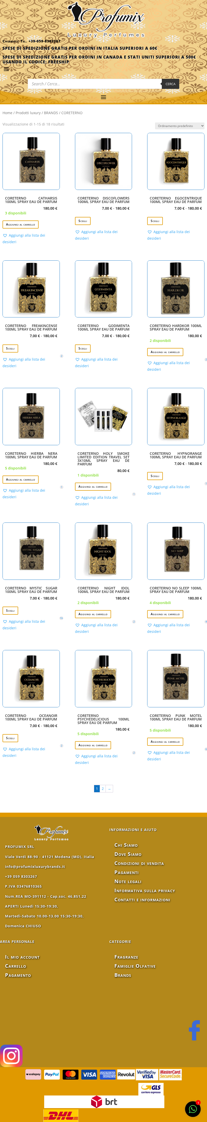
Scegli (83, 221)
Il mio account (22, 956)
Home (7, 112)
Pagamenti (126, 872)
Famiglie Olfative (135, 965)
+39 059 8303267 (21, 876)
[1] (193, 1111)
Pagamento (18, 974)
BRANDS (51, 112)
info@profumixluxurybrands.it (35, 866)
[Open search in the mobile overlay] (103, 84)
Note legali (128, 881)
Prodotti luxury (28, 112)
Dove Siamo (128, 854)
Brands (122, 974)
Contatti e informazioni (142, 899)
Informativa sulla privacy (144, 890)
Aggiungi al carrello (20, 224)
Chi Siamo (126, 844)
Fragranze (126, 956)
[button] (31, 238)
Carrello (15, 965)
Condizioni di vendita (139, 863)
